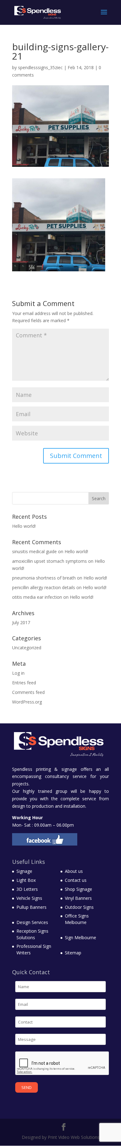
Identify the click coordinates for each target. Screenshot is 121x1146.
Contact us (76, 880)
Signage (24, 871)
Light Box (26, 880)
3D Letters (27, 889)
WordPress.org (27, 702)
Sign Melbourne (80, 937)
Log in (18, 673)
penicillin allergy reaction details (43, 587)
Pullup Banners (31, 907)
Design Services (32, 922)
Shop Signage (78, 889)
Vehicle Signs (29, 898)
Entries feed (24, 683)
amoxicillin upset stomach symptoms (49, 561)
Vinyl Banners (78, 898)
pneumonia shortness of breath (44, 578)
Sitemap (73, 953)
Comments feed (28, 692)
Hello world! (24, 526)
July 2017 (21, 622)
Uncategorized (26, 648)
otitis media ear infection (37, 597)
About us (74, 871)
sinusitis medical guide (34, 551)
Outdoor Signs (79, 907)
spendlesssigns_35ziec (40, 67)
